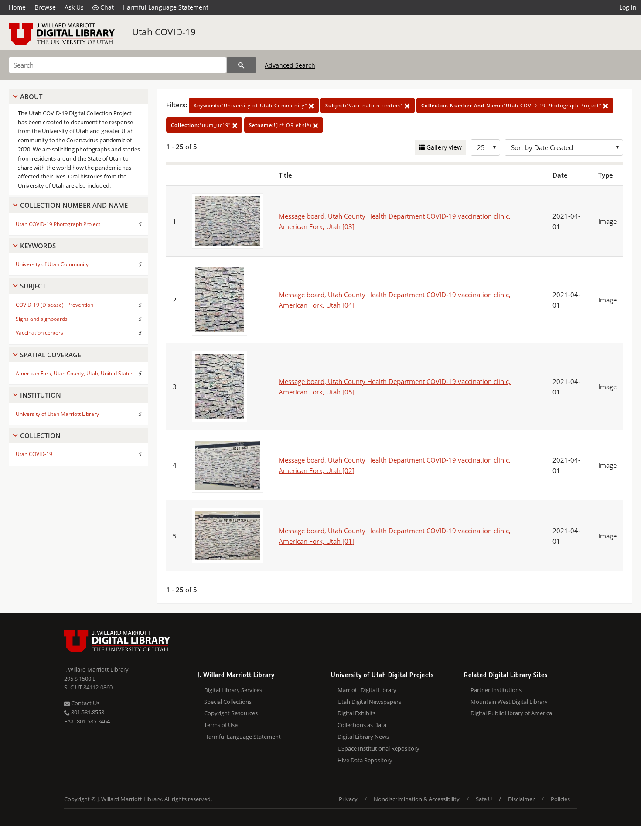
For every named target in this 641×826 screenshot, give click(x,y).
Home (17, 7)
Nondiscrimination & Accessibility (417, 799)
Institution (40, 395)
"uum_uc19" (201, 125)
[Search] (241, 65)
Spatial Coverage (50, 354)
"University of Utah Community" (251, 105)
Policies (560, 799)
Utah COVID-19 (164, 32)
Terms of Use (221, 725)
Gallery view (443, 147)
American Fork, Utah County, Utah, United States (74, 373)
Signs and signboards (42, 318)
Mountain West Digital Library (509, 702)
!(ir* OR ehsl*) (281, 125)
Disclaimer (521, 799)
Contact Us (84, 703)
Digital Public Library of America (511, 713)
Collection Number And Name (74, 205)
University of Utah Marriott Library (57, 414)
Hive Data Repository (365, 760)
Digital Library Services (233, 690)
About (31, 96)
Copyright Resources (231, 713)
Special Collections (228, 702)
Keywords (38, 245)
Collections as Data (362, 725)
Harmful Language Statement (165, 7)
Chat (106, 7)
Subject (33, 285)
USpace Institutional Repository (378, 748)
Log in (628, 7)
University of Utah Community (52, 264)
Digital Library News (363, 736)
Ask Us (74, 7)
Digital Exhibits (356, 713)
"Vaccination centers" (365, 105)
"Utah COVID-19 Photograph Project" (512, 105)
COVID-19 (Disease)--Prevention (54, 304)
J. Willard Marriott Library (96, 669)
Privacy (348, 799)
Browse (45, 7)
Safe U (484, 799)
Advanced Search (290, 65)
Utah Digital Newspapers (369, 702)
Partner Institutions (496, 690)
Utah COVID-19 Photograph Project (58, 224)
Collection (40, 435)
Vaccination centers (39, 332)
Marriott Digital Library (367, 690)
